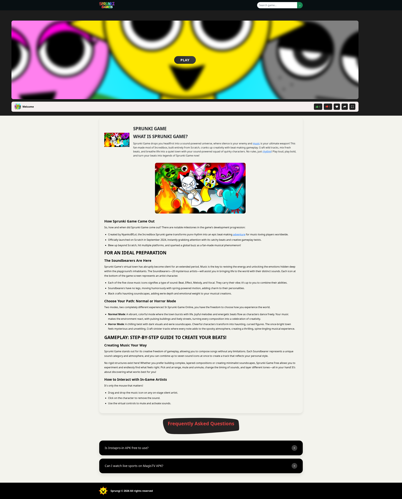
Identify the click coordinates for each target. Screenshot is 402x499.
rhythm (267, 151)
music (256, 143)
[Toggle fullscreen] (352, 107)
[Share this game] (345, 107)
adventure (239, 234)
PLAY (185, 60)
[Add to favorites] (337, 107)
